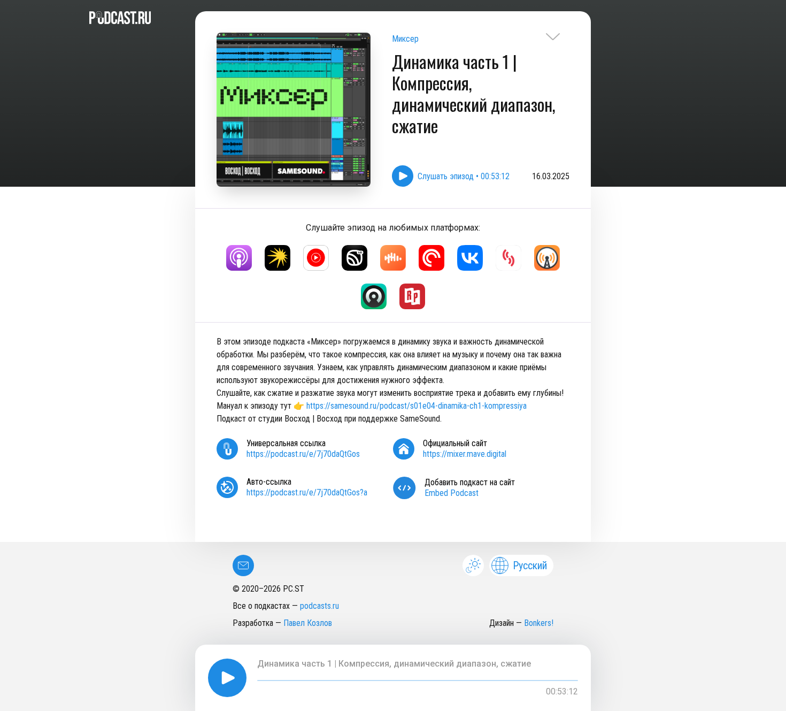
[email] (243, 565)
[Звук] (354, 258)
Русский (530, 565)
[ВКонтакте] (470, 258)
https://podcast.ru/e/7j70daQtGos (303, 454)
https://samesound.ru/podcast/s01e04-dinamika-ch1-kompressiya (416, 406)
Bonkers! (538, 623)
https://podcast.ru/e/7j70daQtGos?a (306, 492)
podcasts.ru (319, 606)
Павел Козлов (307, 623)
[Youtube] (316, 258)
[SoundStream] (508, 258)
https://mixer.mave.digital (464, 454)
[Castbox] (393, 258)
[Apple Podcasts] (239, 258)
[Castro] (374, 296)
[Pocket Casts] (431, 258)
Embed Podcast (452, 493)
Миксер (405, 39)
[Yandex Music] (277, 258)
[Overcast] (547, 258)
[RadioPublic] (412, 296)
